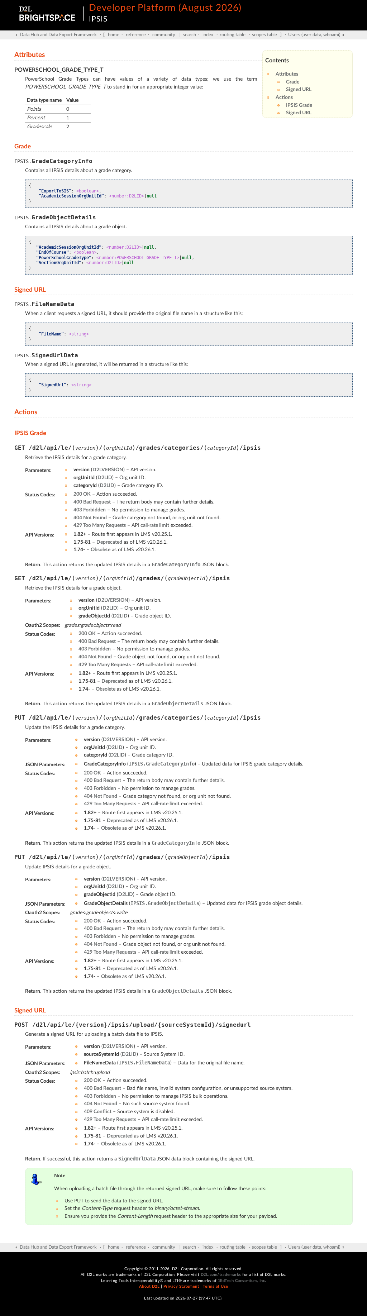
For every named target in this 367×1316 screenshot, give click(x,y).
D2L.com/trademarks (221, 1275)
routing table (233, 35)
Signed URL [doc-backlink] (30, 290)
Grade (292, 82)
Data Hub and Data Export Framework (58, 35)
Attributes (287, 74)
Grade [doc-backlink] (22, 146)
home (113, 35)
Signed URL (298, 89)
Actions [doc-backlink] (25, 412)
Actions (284, 97)
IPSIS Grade (299, 105)
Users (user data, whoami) (314, 35)
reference (136, 35)
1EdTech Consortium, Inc (241, 1281)
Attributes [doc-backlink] (29, 55)
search (189, 35)
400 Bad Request (92, 502)
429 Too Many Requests (99, 525)
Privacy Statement (181, 1286)
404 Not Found (90, 517)
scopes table (264, 35)
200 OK (82, 494)
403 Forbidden (89, 509)
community (163, 35)
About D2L (149, 1286)
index (207, 35)
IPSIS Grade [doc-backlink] (30, 433)
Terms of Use (215, 1286)
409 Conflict (97, 1111)
